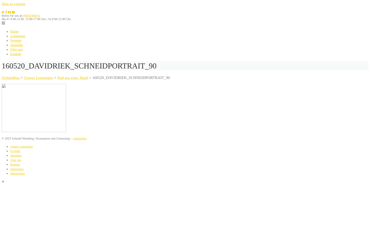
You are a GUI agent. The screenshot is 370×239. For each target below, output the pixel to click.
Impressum (17, 169)
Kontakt (15, 54)
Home (14, 31)
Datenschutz (17, 173)
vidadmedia (80, 138)
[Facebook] (6, 12)
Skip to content (13, 4)
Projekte (15, 40)
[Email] (13, 12)
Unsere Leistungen (21, 146)
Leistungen (17, 36)
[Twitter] (3, 12)
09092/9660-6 (31, 15)
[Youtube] (9, 12)
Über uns (16, 49)
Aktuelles (16, 45)
